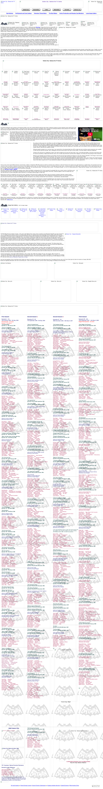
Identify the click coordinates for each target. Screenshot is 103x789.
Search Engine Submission (39, 785)
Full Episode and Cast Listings (23, 13)
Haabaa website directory (53, 785)
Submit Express (65, 785)
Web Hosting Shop (74, 785)
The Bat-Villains (53, 13)
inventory (16, 168)
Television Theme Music (40, 13)
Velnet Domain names (25, 785)
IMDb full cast (10, 199)
